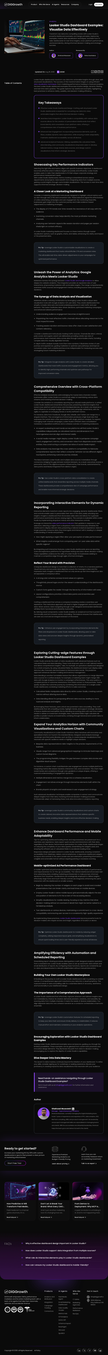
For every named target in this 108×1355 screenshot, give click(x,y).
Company (75, 4)
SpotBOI (62, 1333)
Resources (65, 4)
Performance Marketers (78, 1309)
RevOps (76, 1314)
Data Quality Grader (63, 1309)
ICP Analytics (63, 1317)
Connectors (48, 1311)
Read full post (11, 1217)
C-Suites (76, 1299)
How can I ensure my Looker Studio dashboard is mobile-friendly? (57, 1265)
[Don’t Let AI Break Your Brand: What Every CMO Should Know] (54, 1191)
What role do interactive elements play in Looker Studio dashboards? (59, 1257)
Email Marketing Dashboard (64, 1303)
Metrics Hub (63, 1313)
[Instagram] (102, 71)
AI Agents (55, 4)
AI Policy (37, 1350)
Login (90, 4)
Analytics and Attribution (49, 1298)
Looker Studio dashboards (70, 918)
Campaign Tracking (48, 1307)
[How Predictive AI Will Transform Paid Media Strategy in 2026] (20, 1191)
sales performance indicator (63, 523)
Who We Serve (44, 4)
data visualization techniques (45, 84)
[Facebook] (92, 71)
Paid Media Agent (63, 1298)
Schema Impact (65, 1323)
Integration (48, 1302)
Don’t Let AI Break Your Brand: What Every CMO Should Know (52, 1205)
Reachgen (62, 1327)
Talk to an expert (88, 1163)
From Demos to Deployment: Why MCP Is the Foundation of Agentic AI (87, 1205)
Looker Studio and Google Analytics (78, 281)
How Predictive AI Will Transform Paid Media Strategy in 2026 (17, 1205)
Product (34, 4)
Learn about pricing (60, 1164)
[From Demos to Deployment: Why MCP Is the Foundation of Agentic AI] (88, 1191)
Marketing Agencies (76, 1304)
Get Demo (98, 4)
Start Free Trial (14, 1163)
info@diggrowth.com (64, 1085)
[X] (95, 71)
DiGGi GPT (62, 1320)
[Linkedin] (98, 71)
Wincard (62, 1330)
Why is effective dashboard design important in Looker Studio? (56, 1243)
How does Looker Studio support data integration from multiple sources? (61, 1250)
